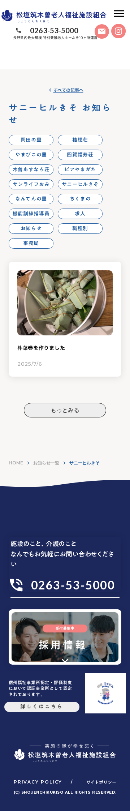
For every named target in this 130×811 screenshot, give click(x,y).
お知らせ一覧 (46, 462)
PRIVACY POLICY (38, 782)
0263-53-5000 (54, 30)
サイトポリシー (101, 782)
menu (119, 13)
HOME (16, 462)
